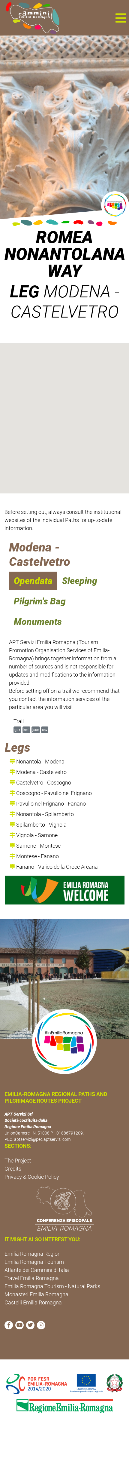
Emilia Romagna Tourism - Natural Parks (52, 1286)
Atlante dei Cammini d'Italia (36, 1270)
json (35, 729)
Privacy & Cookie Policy (31, 1177)
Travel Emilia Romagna (31, 1278)
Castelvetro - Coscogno (43, 782)
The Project (17, 1160)
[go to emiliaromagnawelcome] (64, 890)
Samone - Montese (38, 846)
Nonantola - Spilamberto (44, 814)
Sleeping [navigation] (79, 581)
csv (44, 729)
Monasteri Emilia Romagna (36, 1294)
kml (26, 729)
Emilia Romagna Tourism (34, 1262)
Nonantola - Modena (39, 761)
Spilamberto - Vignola (41, 824)
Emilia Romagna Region (32, 1254)
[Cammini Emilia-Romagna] (30, 17)
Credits (12, 1168)
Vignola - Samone (36, 835)
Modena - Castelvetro (41, 772)
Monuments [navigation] (38, 621)
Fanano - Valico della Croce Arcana (56, 867)
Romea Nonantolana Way (64, 254)
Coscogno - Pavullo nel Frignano (53, 793)
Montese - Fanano (37, 856)
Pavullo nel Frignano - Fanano (50, 803)
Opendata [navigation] (33, 581)
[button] (121, 18)
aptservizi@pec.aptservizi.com (42, 1139)
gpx (17, 729)
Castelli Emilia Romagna (33, 1302)
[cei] (64, 1208)
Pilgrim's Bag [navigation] (40, 601)
